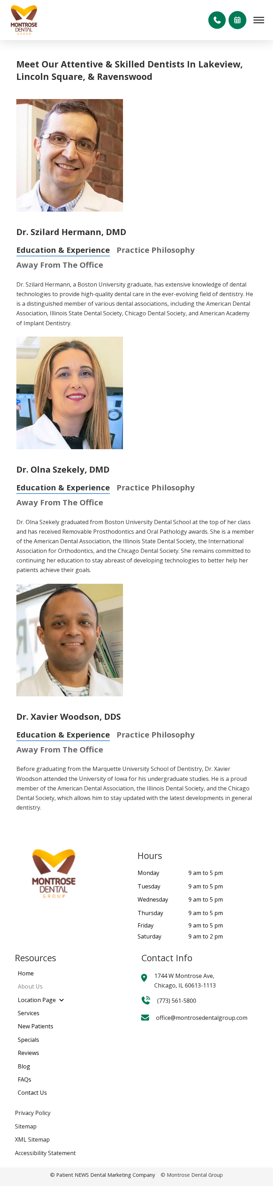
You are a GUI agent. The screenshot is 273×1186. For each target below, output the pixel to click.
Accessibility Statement (45, 1153)
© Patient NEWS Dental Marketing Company (102, 1174)
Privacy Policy (32, 1113)
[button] (216, 19)
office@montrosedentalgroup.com (201, 1018)
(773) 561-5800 (176, 1001)
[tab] (63, 248)
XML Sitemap (32, 1139)
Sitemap (26, 1126)
